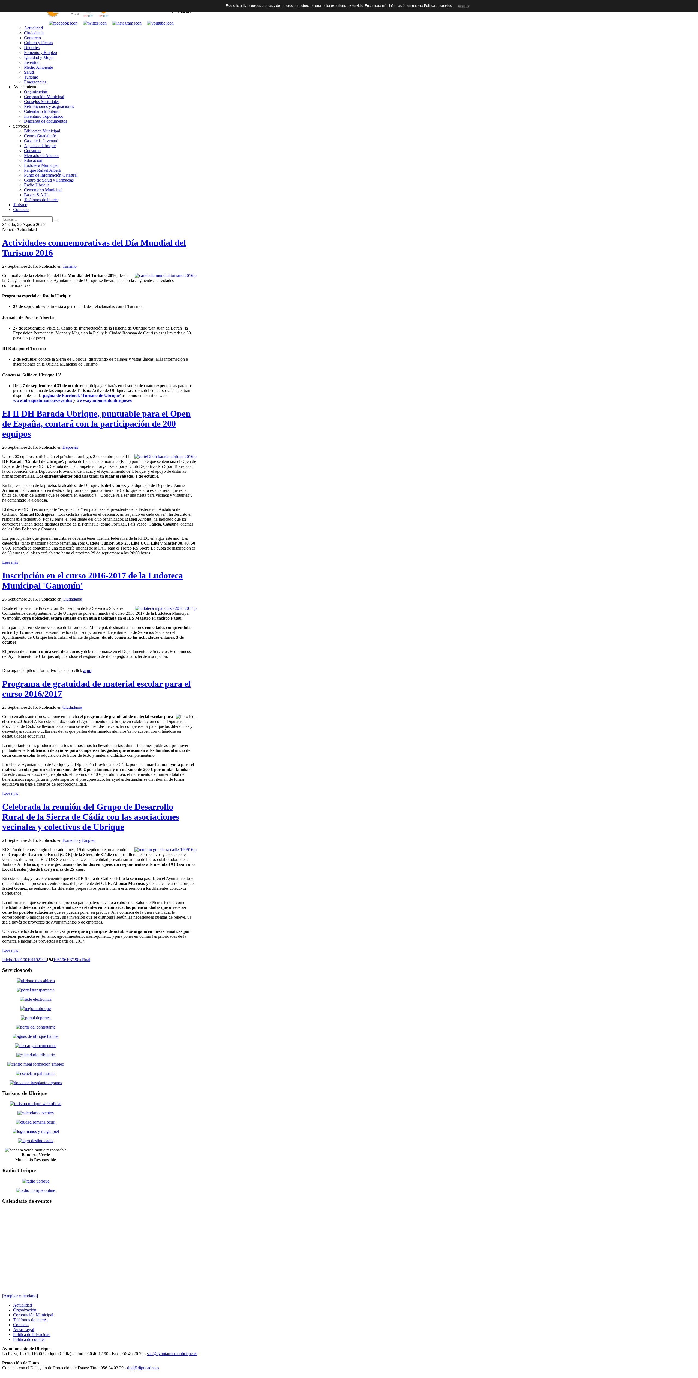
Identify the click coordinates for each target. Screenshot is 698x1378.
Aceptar (463, 6)
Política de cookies (438, 6)
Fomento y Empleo (78, 840)
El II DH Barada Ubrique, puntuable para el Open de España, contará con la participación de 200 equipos (96, 424)
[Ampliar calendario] (20, 1295)
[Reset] (56, 220)
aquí (87, 670)
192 (37, 959)
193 (43, 959)
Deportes (70, 447)
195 (56, 959)
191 (30, 959)
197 (69, 959)
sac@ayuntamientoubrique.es (172, 1353)
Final (86, 959)
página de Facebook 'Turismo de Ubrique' (82, 395)
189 (17, 959)
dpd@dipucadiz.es (143, 1367)
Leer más (10, 562)
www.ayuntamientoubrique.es (104, 400)
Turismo (69, 266)
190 (24, 959)
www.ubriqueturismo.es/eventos (42, 400)
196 (63, 959)
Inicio (7, 959)
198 (76, 959)
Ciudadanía (72, 599)
